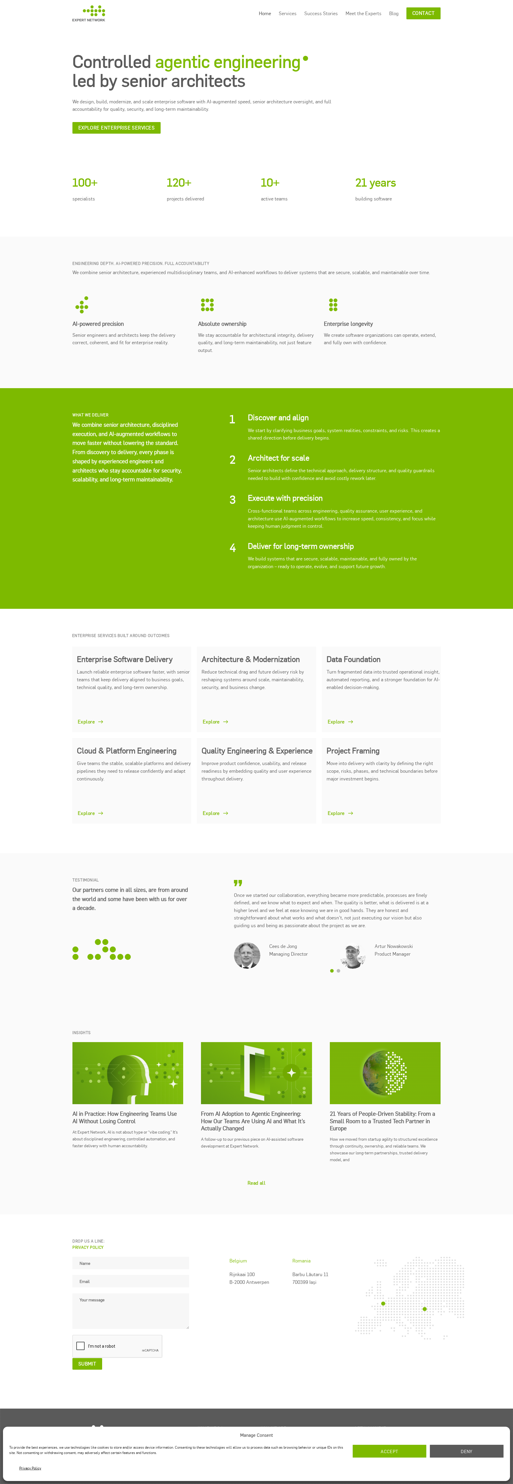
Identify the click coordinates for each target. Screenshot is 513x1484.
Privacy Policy (30, 1468)
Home (265, 13)
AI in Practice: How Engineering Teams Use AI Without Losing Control (124, 1109)
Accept (389, 1451)
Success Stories (321, 13)
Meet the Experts (363, 13)
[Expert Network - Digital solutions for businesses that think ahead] (88, 13)
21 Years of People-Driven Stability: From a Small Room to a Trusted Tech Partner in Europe (382, 1113)
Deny (467, 1451)
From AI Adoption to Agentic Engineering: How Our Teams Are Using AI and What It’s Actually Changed (253, 1113)
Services (288, 13)
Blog (394, 13)
